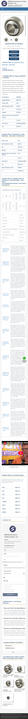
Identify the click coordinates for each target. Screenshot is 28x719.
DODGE (4, 512)
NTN (3, 494)
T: (2, 171)
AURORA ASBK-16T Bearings (6, 331)
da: (3, 126)
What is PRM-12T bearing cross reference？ (14, 48)
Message (5, 581)
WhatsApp (14, 55)
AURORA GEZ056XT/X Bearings (6, 404)
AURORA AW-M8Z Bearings (6, 416)
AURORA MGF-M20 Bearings (6, 429)
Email (5, 554)
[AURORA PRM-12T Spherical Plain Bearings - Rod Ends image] (14, 27)
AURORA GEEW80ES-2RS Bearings (6, 374)
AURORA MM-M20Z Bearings (6, 343)
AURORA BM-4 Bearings (6, 307)
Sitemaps (19, 714)
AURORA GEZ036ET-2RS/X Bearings (6, 264)
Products (6, 12)
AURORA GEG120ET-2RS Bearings (6, 318)
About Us (3, 714)
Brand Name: (5, 97)
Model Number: (6, 100)
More (13, 652)
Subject (5, 565)
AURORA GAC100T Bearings (6, 390)
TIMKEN (4, 501)
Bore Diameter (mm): (7, 106)
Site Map (14, 714)
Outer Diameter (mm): (8, 167)
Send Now (10, 594)
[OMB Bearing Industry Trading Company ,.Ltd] (4, 3)
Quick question (7, 571)
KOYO (3, 505)
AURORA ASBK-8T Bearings (6, 281)
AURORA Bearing (13, 12)
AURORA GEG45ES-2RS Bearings (6, 250)
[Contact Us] (24, 359)
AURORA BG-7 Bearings (6, 294)
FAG (3, 498)
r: (2, 120)
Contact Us (9, 714)
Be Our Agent (14, 58)
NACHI (4, 508)
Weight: (4, 112)
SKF (3, 491)
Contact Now (14, 52)
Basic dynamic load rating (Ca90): (9, 116)
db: (3, 109)
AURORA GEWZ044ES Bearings (6, 357)
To (4, 559)
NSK (3, 487)
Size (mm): (5, 123)
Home (2, 12)
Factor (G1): (5, 103)
